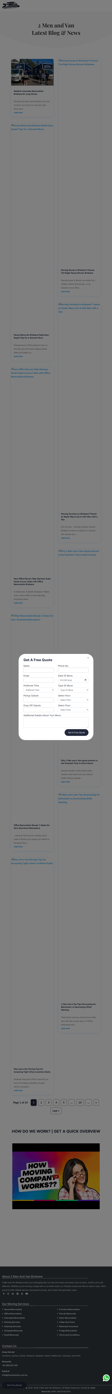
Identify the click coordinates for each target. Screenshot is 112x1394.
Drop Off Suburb (32, 705)
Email (26, 675)
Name (26, 665)
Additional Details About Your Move (42, 715)
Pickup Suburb (31, 695)
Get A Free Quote (76, 732)
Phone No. (63, 665)
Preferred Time (31, 685)
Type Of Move (65, 685)
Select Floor (64, 695)
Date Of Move (65, 675)
